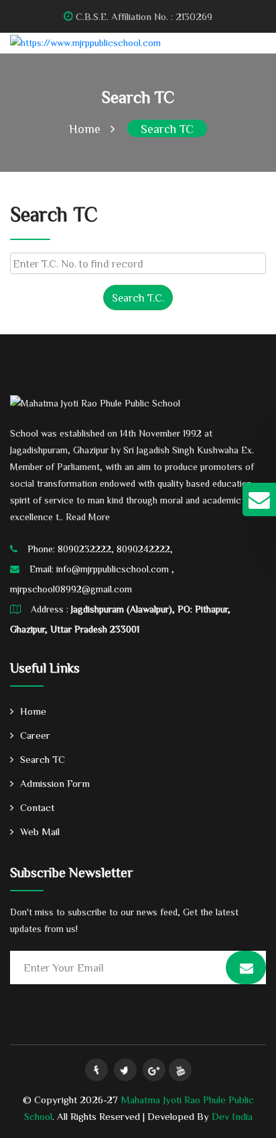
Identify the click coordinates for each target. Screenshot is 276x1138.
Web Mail (40, 831)
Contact (37, 807)
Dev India (232, 1116)
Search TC (167, 128)
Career (35, 735)
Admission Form (55, 783)
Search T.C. (138, 297)
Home (84, 128)
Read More (88, 517)
